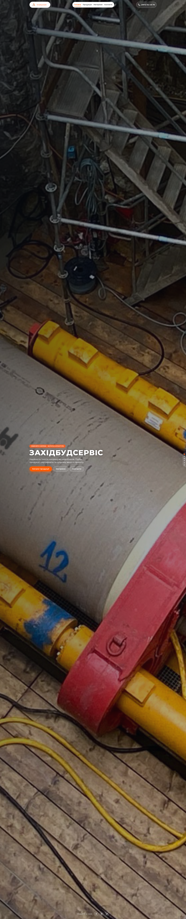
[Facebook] (96, 914)
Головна (77, 5)
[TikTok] (107, 914)
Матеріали (98, 5)
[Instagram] (101, 914)
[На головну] (39, 5)
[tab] (184, 454)
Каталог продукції (40, 469)
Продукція (87, 5)
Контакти (108, 5)
